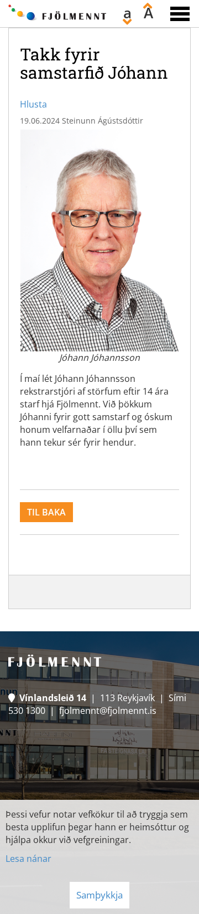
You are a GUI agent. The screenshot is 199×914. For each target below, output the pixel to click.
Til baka (46, 512)
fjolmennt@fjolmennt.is (107, 710)
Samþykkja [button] (99, 895)
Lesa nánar (28, 858)
